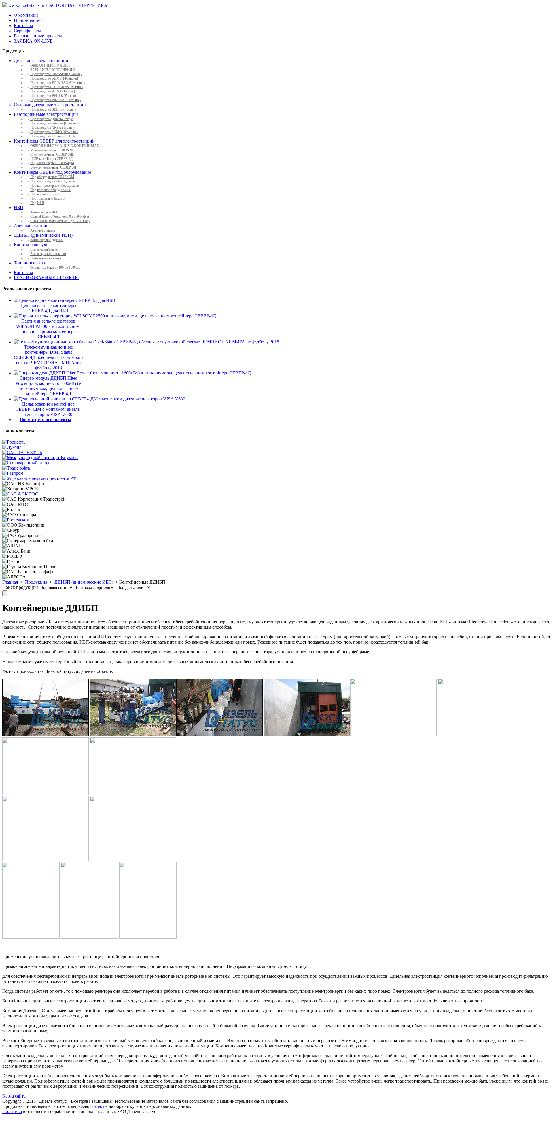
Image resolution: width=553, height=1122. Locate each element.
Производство (28, 20)
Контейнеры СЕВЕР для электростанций (54, 141)
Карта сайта (14, 1095)
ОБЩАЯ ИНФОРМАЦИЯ (50, 65)
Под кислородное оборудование (53, 181)
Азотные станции (31, 225)
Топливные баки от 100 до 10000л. (55, 268)
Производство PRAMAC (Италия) (55, 100)
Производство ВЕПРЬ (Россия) (53, 96)
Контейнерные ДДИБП (46, 240)
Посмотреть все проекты (45, 419)
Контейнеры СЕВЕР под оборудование (52, 172)
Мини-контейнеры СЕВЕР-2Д (51, 150)
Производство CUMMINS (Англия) (56, 87)
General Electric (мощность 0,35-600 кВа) (59, 217)
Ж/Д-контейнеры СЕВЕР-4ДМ (52, 163)
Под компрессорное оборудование (54, 185)
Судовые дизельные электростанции (50, 104)
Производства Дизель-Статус (51, 119)
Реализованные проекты (38, 35)
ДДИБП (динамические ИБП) (43, 235)
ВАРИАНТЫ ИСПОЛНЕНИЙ (52, 70)
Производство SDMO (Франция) (54, 78)
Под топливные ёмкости (47, 198)
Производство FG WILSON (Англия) (57, 83)
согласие (99, 1106)
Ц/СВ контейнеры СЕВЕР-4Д (51, 159)
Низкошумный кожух (45, 258)
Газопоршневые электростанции (46, 114)
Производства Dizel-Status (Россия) (56, 74)
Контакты (23, 25)
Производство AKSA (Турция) (52, 91)
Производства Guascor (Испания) (54, 123)
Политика (12, 1111)
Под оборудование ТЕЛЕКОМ (52, 177)
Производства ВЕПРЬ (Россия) (53, 109)
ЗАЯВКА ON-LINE (33, 41)
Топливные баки (30, 262)
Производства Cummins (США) (53, 136)
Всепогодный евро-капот (48, 254)
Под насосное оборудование (50, 190)
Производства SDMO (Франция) (54, 132)
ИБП (18, 207)
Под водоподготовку (45, 194)
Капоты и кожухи (31, 244)
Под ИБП (37, 203)
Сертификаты (27, 30)
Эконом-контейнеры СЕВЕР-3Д (53, 167)
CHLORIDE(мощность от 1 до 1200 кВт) (60, 221)
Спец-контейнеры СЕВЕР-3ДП (52, 154)
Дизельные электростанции (41, 60)
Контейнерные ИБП (44, 212)
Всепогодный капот (44, 249)
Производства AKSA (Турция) (52, 128)
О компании (26, 15)
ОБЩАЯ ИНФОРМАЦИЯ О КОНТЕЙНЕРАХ (64, 146)
